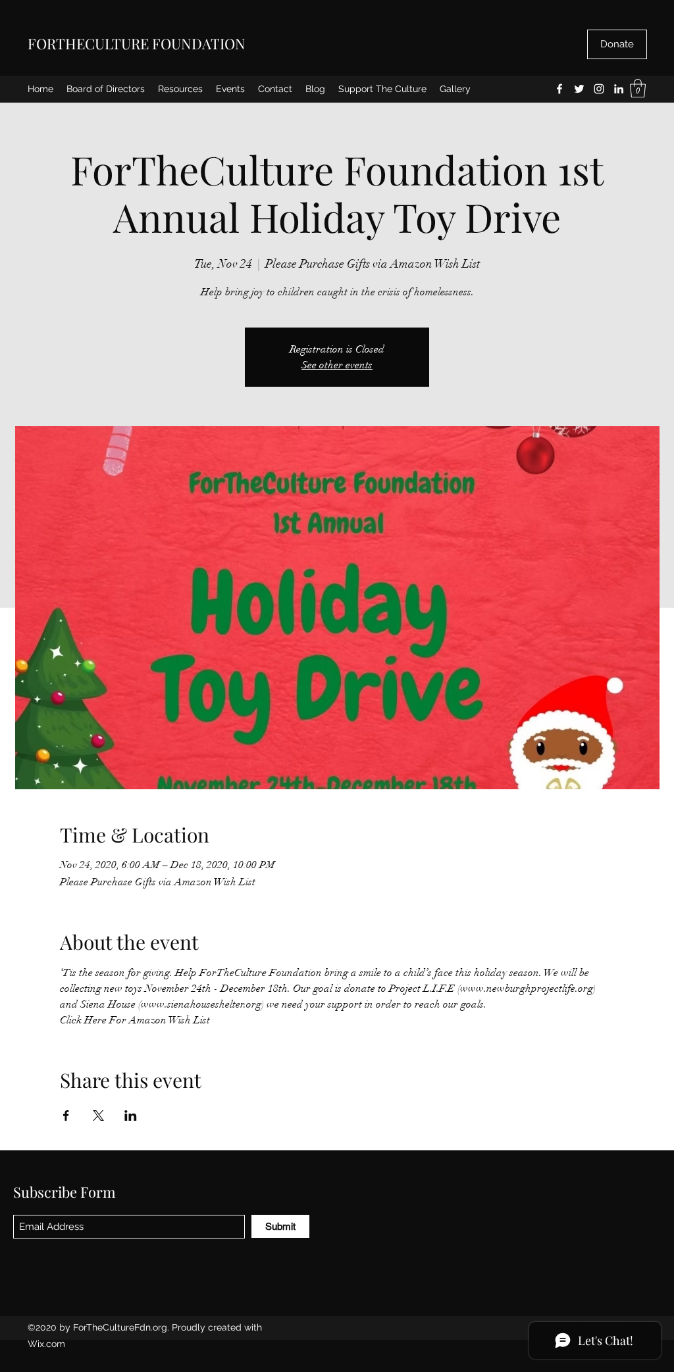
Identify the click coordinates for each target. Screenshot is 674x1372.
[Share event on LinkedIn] (130, 1115)
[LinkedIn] (618, 88)
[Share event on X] (98, 1115)
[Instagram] (599, 88)
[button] (638, 88)
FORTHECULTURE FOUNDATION (137, 43)
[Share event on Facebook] (66, 1115)
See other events (337, 365)
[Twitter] (579, 88)
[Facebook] (559, 88)
